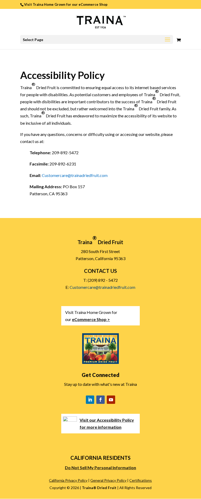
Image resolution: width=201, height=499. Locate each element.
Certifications (140, 480)
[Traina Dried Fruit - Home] (101, 21)
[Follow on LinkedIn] (90, 399)
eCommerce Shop (93, 4)
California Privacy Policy (68, 480)
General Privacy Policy (108, 480)
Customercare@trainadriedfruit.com (75, 175)
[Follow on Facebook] (100, 399)
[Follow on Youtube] (111, 399)
